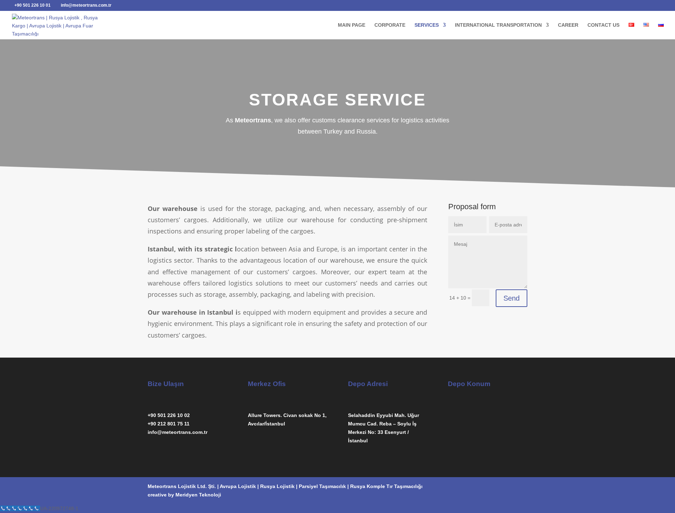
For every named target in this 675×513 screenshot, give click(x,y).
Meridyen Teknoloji (198, 495)
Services (426, 25)
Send (511, 298)
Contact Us (603, 25)
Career (568, 25)
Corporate (389, 25)
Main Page (351, 25)
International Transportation (498, 25)
